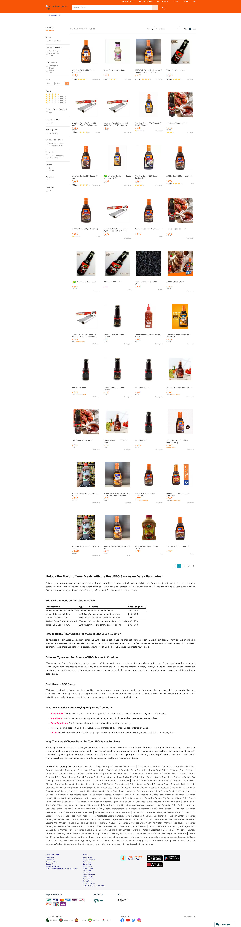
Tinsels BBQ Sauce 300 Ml (82, 440)
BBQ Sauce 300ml (79, 388)
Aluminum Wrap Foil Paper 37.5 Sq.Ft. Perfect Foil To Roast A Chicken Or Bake (84, 125)
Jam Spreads (163, 805)
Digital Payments (89, 860)
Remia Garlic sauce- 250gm (114, 70)
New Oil (60, 816)
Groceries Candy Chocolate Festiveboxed (174, 784)
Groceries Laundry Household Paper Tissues (167, 812)
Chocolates (51, 773)
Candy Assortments (174, 840)
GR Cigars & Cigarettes (148, 766)
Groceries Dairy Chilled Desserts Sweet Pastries (130, 844)
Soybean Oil (129, 766)
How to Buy (50, 860)
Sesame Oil (51, 823)
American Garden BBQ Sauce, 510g (148, 229)
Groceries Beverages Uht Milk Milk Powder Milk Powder (156, 808)
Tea (58, 777)
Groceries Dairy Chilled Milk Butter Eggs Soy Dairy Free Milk (134, 840)
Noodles (190, 805)
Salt (151, 819)
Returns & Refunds (52, 862)
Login (175, 1)
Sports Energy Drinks (72, 777)
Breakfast (155, 830)
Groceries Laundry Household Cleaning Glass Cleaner (129, 805)
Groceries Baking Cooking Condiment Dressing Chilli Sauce (84, 784)
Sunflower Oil (124, 773)
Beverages (138, 773)
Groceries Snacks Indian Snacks (84, 805)
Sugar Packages (104, 766)
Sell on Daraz (87, 881)
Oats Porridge (187, 770)
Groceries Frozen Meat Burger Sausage (174, 819)
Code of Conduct (89, 883)
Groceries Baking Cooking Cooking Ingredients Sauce (169, 837)
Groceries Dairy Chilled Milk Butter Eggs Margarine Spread (75, 840)
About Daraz (87, 858)
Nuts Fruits (100, 844)
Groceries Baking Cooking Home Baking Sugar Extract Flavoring (107, 830)
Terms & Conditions (52, 866)
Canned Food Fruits (174, 823)
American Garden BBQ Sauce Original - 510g (177, 441)
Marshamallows (119, 808)
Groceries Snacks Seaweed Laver (113, 837)
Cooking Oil (168, 830)
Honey (148, 773)
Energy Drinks (97, 770)
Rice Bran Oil (140, 819)
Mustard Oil (138, 812)
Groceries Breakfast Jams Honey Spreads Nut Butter (158, 816)
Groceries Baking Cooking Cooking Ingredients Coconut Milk (152, 787)
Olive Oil (118, 766)
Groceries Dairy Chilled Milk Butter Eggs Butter (144, 770)
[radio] (47, 94)
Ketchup (152, 826)
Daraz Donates (88, 877)
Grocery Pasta (123, 816)
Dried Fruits (177, 805)
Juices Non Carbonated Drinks (78, 844)
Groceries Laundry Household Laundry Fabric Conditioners (97, 791)
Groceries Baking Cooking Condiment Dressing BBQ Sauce (87, 773)
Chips (132, 784)
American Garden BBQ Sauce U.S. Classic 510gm (117, 177)
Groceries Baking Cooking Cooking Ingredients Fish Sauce (105, 801)
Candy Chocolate (163, 777)
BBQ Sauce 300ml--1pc (113, 282)
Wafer (145, 830)
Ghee (85, 766)
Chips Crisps (121, 784)
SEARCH (155, 7)
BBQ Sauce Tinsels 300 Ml (176, 123)
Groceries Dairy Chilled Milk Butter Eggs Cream (130, 777)
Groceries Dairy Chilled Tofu (116, 826)
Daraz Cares (87, 866)
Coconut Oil (69, 801)
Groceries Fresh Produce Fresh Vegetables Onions (90, 816)
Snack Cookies (179, 773)
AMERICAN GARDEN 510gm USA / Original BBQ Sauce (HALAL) (148, 71)
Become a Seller (145, 1)
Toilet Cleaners (139, 826)
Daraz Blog (87, 864)
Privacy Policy (88, 868)
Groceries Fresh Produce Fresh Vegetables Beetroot (161, 833)
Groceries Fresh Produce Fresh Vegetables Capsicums (103, 780)
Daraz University (88, 879)
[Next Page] (194, 566)
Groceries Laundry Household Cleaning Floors (158, 801)
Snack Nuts (112, 770)
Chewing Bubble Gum (95, 777)
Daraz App (86, 872)
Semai (92, 837)
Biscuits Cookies (162, 773)
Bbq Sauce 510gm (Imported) (177, 546)
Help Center (50, 858)
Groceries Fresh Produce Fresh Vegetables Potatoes (105, 819)
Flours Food (188, 801)
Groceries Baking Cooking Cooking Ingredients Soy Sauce (87, 823)
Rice (92, 766)
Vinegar (173, 770)
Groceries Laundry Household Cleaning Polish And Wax (108, 833)
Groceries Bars (144, 784)
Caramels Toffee (93, 826)
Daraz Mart (87, 870)
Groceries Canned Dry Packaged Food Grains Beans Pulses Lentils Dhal (148, 794)
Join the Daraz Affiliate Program (94, 885)
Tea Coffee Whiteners (56, 805)
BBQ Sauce (50, 31)
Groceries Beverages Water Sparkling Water (140, 823)
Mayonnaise (136, 837)
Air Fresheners (81, 770)
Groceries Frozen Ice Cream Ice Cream (68, 837)
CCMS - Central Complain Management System (62, 868)
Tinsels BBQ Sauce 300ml (176, 70)
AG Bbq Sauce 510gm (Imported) (179, 176)
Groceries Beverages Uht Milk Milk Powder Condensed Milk (155, 791)
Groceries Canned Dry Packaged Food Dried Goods (117, 798)
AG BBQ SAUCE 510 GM (175, 282)
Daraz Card (87, 862)
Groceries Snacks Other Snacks (155, 780)
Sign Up (185, 1)
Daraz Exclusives (89, 875)
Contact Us (49, 864)
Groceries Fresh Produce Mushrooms (112, 812)
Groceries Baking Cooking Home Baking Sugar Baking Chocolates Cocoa (82, 787)
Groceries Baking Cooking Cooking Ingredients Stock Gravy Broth (78, 808)
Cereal (135, 780)
